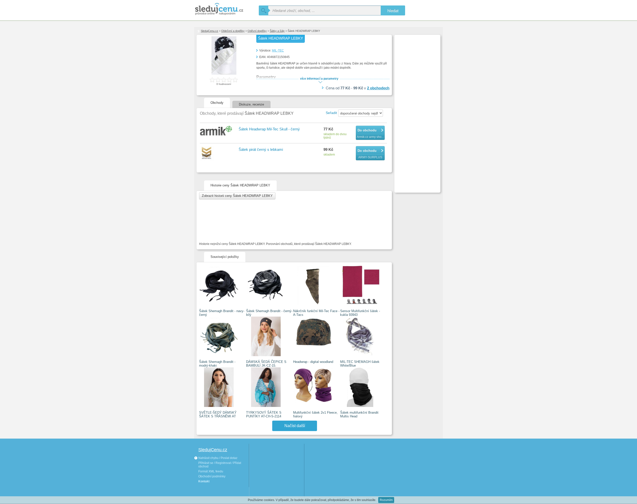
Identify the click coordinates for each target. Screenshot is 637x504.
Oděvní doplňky (257, 30)
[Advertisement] (417, 111)
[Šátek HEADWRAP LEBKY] (224, 73)
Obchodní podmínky (211, 476)
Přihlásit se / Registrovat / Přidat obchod (219, 464)
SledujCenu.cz (209, 30)
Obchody (217, 103)
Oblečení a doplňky (233, 30)
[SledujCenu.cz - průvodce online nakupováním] (226, 9)
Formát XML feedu (210, 471)
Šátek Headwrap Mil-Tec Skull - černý (269, 129)
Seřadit (331, 113)
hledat (393, 10)
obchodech (378, 88)
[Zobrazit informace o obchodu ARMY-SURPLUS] (217, 154)
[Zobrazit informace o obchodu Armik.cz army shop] (217, 131)
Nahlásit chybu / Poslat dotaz (217, 458)
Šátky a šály (277, 30)
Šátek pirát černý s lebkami (261, 149)
